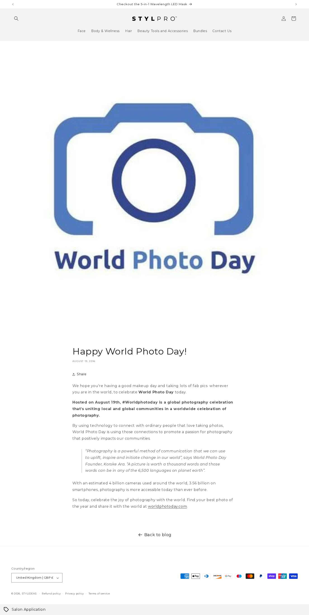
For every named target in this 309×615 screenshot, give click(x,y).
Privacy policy (74, 593)
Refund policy (51, 593)
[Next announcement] (296, 4)
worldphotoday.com (167, 506)
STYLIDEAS (29, 593)
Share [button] (82, 374)
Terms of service (99, 593)
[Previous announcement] (13, 4)
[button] (16, 18)
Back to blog (157, 534)
